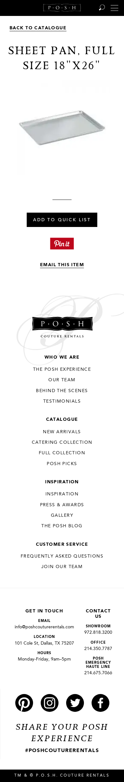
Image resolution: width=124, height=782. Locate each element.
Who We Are (62, 357)
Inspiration (62, 482)
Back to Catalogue (38, 28)
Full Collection (62, 453)
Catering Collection (62, 442)
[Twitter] (75, 703)
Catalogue (62, 419)
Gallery (62, 515)
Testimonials (62, 401)
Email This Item (62, 265)
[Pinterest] (24, 703)
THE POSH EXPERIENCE (62, 369)
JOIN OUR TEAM (62, 567)
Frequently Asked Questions (62, 556)
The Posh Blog (61, 526)
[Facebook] (100, 703)
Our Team (61, 380)
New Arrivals (62, 432)
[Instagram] (50, 703)
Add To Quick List (62, 220)
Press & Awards (62, 505)
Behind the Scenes (62, 391)
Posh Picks (62, 464)
